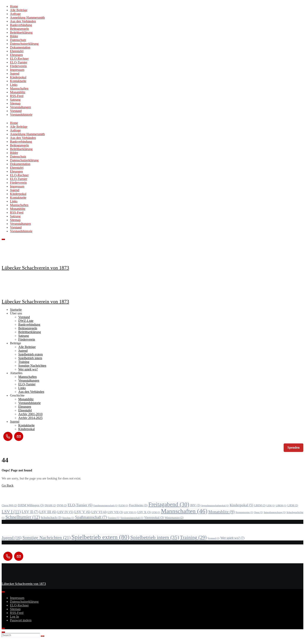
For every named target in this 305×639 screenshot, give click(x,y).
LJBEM (281, 505)
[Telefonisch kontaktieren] (7, 436)
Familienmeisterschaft (105, 505)
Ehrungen (16, 55)
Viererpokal (154, 517)
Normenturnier (244, 512)
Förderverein (18, 66)
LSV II (30, 512)
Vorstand (16, 111)
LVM (156, 512)
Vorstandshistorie (21, 114)
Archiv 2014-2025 (30, 418)
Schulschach (51, 517)
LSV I (11, 511)
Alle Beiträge (18, 10)
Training (23, 362)
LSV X (144, 512)
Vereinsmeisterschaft (131, 518)
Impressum (17, 70)
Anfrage (15, 14)
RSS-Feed (16, 96)
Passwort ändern (21, 620)
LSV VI (99, 512)
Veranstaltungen (20, 107)
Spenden (293, 447)
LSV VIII (130, 512)
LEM (270, 505)
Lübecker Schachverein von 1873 (35, 267)
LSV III (47, 512)
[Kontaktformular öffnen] (18, 436)
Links (13, 84)
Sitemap (15, 103)
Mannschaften (19, 88)
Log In (14, 616)
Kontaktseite (18, 81)
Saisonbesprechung (275, 512)
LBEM (260, 505)
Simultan (68, 518)
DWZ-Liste (25, 321)
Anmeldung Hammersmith (27, 17)
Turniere (114, 518)
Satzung (15, 99)
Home (14, 6)
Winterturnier (174, 517)
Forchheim (138, 505)
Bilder (14, 36)
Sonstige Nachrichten (32, 365)
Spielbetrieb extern (30, 354)
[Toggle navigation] (3, 239)
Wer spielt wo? (28, 369)
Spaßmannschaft (91, 517)
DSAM (50, 505)
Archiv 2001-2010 (30, 414)
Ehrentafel (16, 51)
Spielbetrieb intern (30, 358)
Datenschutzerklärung (24, 43)
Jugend (14, 73)
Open (258, 512)
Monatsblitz (17, 92)
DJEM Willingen (31, 505)
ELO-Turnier (18, 62)
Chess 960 (9, 505)
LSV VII (115, 512)
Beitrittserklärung (21, 32)
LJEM (292, 505)
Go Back (7, 485)
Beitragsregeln (19, 28)
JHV (195, 505)
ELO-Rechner (19, 58)
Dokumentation (20, 47)
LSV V (82, 512)
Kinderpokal (18, 77)
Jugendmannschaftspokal (215, 505)
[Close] (3, 628)
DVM (62, 505)
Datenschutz (18, 40)
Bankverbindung (21, 25)
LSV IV (65, 512)
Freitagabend (168, 504)
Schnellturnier (22, 517)
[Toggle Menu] (3, 592)
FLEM (123, 505)
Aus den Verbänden (23, 21)
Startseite (16, 309)
